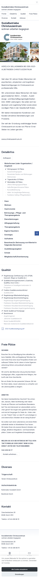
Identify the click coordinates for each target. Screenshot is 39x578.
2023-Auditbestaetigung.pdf (14, 329)
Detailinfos (13, 14)
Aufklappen (7, 158)
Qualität (23, 14)
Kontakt (13, 18)
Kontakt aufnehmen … (10, 454)
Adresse (22, 18)
